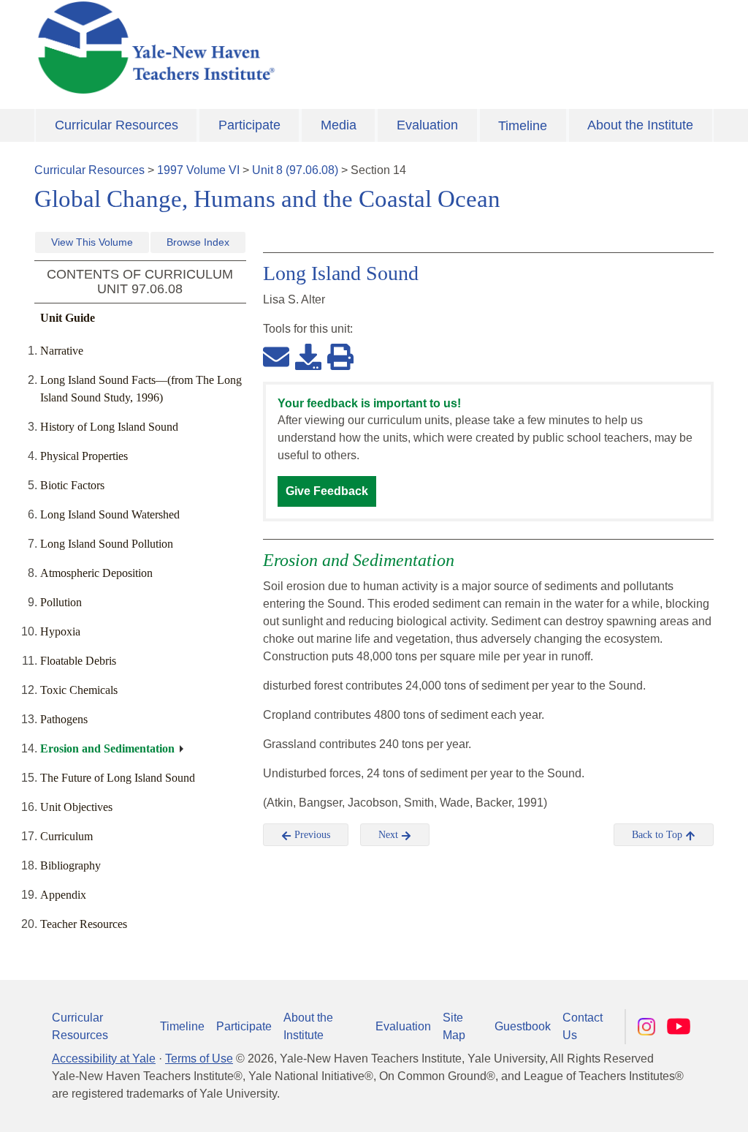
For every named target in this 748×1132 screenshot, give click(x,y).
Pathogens (64, 719)
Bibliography (70, 865)
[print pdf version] (340, 356)
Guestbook (523, 1026)
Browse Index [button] (198, 242)
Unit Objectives (76, 807)
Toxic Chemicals (79, 690)
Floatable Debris (78, 660)
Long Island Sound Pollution (106, 543)
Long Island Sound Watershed (110, 514)
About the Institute (640, 125)
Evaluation (427, 125)
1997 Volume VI (198, 170)
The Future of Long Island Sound (117, 777)
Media (338, 125)
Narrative (61, 350)
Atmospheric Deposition (96, 573)
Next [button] (389, 834)
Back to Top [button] (658, 834)
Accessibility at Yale (104, 1058)
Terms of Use (199, 1058)
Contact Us (582, 1026)
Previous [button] (310, 834)
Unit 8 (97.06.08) (295, 170)
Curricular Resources (116, 125)
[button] (664, 1106)
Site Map (454, 1026)
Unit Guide (67, 318)
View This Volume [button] (92, 242)
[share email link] (276, 356)
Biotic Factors (72, 485)
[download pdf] (308, 356)
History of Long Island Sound (109, 426)
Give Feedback (327, 491)
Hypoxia (60, 631)
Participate (249, 125)
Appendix (63, 894)
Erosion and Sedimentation (107, 748)
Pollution (61, 602)
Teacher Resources (83, 924)
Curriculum (66, 836)
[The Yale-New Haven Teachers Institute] (257, 47)
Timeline (522, 125)
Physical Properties (84, 456)
